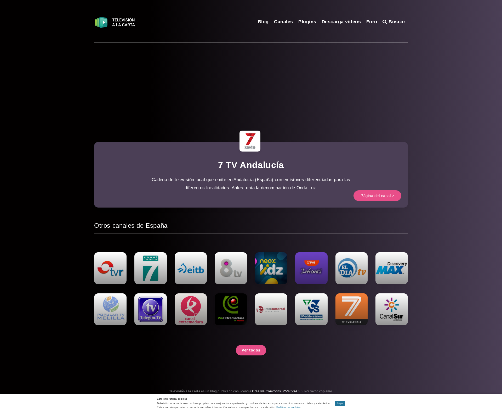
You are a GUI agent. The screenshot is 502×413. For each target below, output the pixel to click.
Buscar (396, 21)
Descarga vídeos (341, 21)
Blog (263, 21)
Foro (371, 21)
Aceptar (340, 403)
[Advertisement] (251, 82)
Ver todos (251, 350)
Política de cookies (288, 407)
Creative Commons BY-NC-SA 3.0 (277, 391)
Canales (283, 21)
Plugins (307, 21)
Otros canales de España (131, 225)
